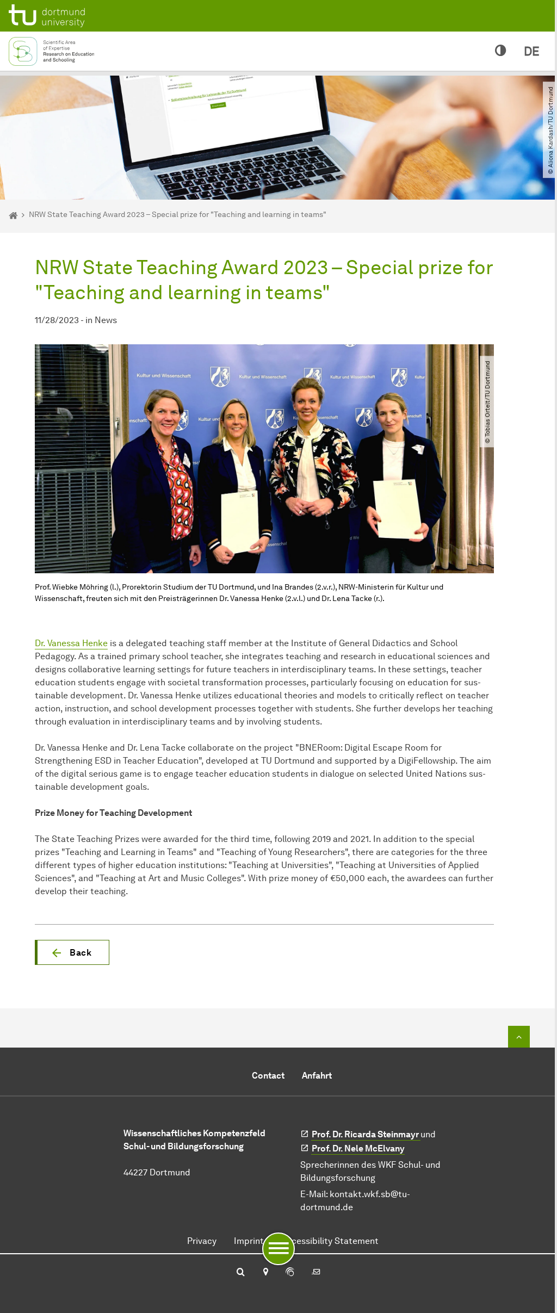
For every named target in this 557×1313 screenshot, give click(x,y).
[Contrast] (500, 51)
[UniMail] (316, 1272)
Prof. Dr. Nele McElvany (358, 1148)
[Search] (240, 1272)
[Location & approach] (265, 1272)
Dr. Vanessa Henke (71, 643)
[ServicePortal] (290, 1272)
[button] (72, 952)
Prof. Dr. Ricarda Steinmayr (366, 1134)
